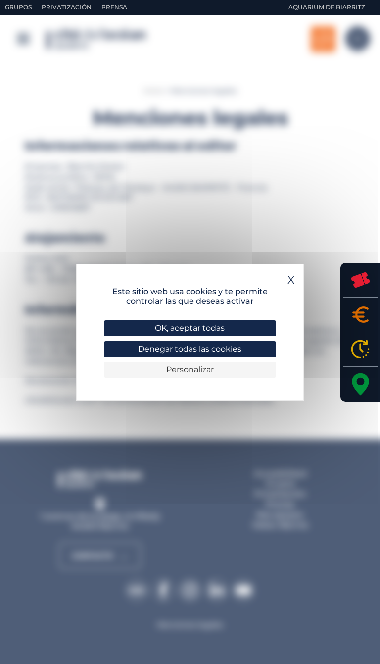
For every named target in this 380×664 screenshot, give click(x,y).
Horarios (360, 349)
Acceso (360, 384)
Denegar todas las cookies (189, 349)
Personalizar (190, 369)
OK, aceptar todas (190, 328)
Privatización (67, 7)
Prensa (114, 7)
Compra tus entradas (360, 280)
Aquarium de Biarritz (326, 7)
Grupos (18, 7)
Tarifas (360, 315)
